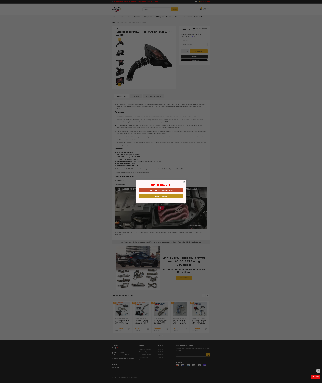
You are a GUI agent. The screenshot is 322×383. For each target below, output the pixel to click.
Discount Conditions (161, 196)
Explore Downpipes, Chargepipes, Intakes (161, 190)
